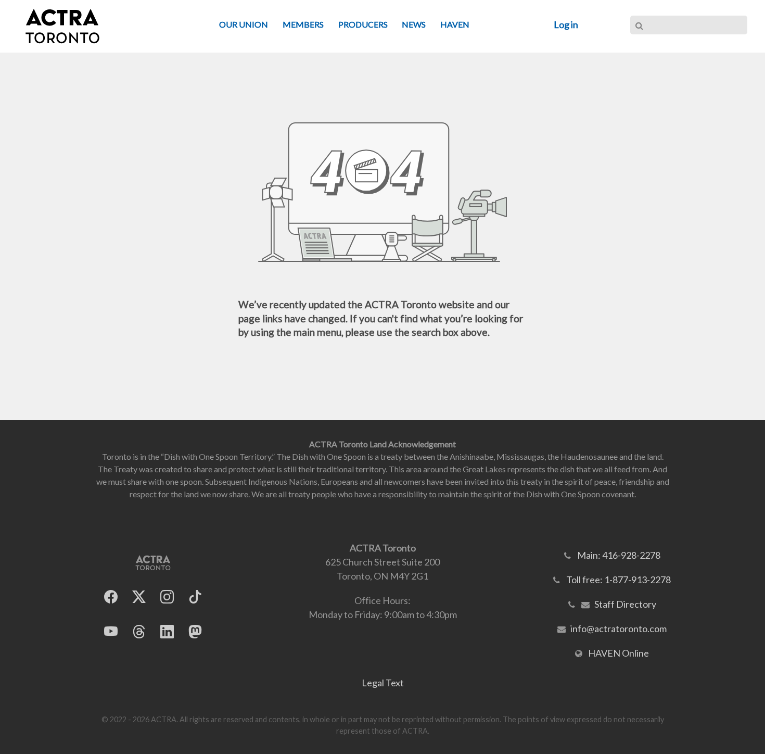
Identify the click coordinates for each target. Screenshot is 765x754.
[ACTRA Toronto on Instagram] (167, 597)
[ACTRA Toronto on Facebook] (111, 597)
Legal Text (383, 682)
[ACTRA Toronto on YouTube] (111, 632)
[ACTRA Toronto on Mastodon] (195, 632)
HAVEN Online (618, 653)
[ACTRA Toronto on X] (139, 597)
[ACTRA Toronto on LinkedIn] (167, 632)
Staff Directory (625, 604)
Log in (566, 24)
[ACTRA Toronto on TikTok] (195, 597)
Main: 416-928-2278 (618, 555)
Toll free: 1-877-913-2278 (618, 579)
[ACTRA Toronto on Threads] (139, 632)
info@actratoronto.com (618, 628)
